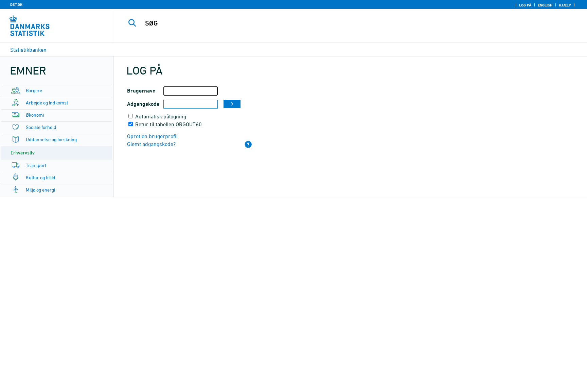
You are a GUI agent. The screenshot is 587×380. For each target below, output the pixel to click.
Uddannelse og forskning (51, 139)
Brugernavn (141, 90)
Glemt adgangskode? (151, 144)
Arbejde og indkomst (47, 102)
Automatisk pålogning (160, 116)
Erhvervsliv (23, 152)
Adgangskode (143, 104)
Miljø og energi (40, 190)
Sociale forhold (41, 127)
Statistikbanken (28, 50)
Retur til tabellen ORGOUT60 (168, 124)
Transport (36, 165)
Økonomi (35, 115)
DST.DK (16, 4)
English (545, 5)
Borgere (34, 90)
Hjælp (565, 5)
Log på (525, 5)
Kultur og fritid (40, 177)
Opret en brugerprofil (152, 136)
